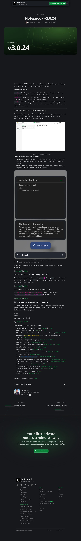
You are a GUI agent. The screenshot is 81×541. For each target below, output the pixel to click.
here (35, 379)
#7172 (64, 333)
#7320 (54, 369)
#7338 (44, 347)
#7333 (26, 271)
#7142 (50, 328)
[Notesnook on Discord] (28, 484)
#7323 (56, 366)
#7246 (45, 342)
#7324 (64, 359)
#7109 (26, 298)
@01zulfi (19, 271)
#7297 (37, 373)
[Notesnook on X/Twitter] (17, 484)
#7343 (56, 352)
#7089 (26, 322)
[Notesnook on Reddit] (21, 484)
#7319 (57, 344)
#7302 (40, 371)
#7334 (41, 349)
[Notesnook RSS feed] (35, 484)
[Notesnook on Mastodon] (32, 484)
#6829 (26, 337)
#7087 (26, 286)
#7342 (38, 354)
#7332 (64, 361)
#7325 (53, 357)
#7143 (44, 330)
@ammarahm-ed (44, 340)
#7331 (44, 364)
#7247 (53, 340)
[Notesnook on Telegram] (24, 484)
